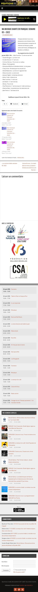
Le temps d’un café (16, 379)
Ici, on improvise (15, 303)
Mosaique (14, 310)
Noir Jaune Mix (15, 352)
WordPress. (29, 585)
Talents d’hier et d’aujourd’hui (19, 296)
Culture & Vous (15, 386)
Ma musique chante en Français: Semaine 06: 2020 (11, 145)
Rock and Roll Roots (16, 317)
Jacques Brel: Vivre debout (21, 20)
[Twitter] (33, 1)
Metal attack (14, 331)
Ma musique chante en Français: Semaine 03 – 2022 (11, 131)
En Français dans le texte (18, 345)
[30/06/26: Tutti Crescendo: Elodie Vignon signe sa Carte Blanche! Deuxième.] (4, 430)
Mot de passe (5, 566)
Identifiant (4, 562)
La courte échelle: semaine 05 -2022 (9, 164)
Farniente (13, 289)
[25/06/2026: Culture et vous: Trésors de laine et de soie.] (4, 439)
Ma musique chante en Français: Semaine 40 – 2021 (11, 117)
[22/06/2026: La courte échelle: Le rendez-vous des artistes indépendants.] (4, 492)
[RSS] (36, 1)
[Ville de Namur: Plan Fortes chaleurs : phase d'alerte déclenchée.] (4, 464)
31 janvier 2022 (7, 35)
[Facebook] (30, 1)
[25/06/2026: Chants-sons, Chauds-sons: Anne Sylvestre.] (4, 456)
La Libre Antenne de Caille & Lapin (20, 324)
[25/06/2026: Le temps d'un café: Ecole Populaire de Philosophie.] (4, 447)
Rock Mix (13, 338)
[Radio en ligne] (34, 19)
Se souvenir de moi (20, 570)
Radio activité (14, 393)
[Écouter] (5, 19)
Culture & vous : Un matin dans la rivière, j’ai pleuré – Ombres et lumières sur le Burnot (29, 167)
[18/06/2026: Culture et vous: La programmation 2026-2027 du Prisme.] (4, 500)
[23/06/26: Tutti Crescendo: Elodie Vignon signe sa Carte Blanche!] (4, 473)
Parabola (22, 585)
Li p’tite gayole (15, 359)
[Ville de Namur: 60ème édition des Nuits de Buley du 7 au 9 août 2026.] (4, 422)
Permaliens (20, 157)
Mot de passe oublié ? (19, 572)
